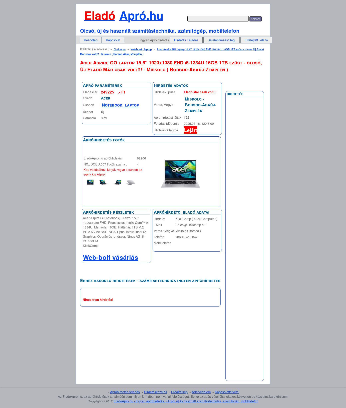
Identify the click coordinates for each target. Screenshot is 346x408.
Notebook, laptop (141, 49)
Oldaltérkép (179, 392)
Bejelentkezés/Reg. (221, 40)
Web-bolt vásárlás (110, 257)
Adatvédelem (201, 392)
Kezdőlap (91, 40)
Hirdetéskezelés (155, 392)
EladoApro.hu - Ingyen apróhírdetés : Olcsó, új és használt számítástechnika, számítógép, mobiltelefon (186, 401)
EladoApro (120, 49)
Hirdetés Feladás (186, 40)
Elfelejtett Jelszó (256, 40)
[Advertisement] (245, 195)
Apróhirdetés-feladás (125, 392)
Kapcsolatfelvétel (227, 392)
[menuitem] (91, 40)
